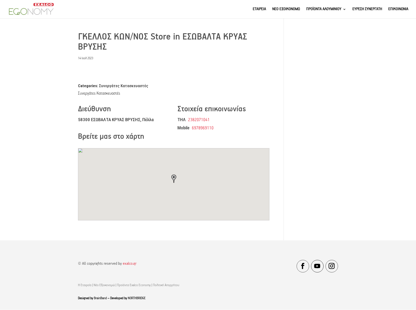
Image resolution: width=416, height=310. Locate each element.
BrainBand (100, 298)
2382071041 (199, 120)
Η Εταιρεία (84, 285)
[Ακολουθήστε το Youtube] (317, 266)
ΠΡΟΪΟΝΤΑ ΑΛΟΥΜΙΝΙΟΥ (323, 9)
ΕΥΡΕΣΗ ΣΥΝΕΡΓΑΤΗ (367, 9)
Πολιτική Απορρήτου (166, 285)
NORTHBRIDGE (137, 298)
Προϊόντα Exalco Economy (134, 285)
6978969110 (203, 128)
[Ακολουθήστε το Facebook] (303, 266)
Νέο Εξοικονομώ (104, 285)
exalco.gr (129, 264)
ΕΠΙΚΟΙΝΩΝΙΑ (398, 9)
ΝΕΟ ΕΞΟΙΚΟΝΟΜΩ (286, 9)
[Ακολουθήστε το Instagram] (331, 266)
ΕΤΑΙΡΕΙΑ (259, 9)
